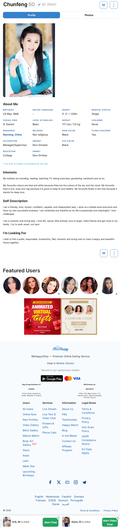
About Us (67, 409)
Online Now (29, 414)
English (39, 496)
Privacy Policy (111, 510)
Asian (26, 455)
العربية (65, 504)
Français (41, 500)
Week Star (29, 466)
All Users (28, 409)
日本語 (52, 500)
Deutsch (63, 500)
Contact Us (69, 441)
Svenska (79, 496)
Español (66, 496)
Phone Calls (49, 432)
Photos (89, 15)
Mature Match (31, 435)
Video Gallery (31, 425)
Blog (64, 430)
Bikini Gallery (30, 430)
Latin (26, 460)
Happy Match (70, 425)
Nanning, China (12, 134)
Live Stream (49, 409)
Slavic (26, 450)
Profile (31, 15)
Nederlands (52, 496)
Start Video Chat (110, 522)
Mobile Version (65, 363)
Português (77, 500)
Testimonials (69, 419)
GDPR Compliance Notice (89, 440)
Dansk (56, 504)
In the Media (69, 435)
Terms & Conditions (90, 510)
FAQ (64, 414)
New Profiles (30, 419)
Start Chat (50, 522)
